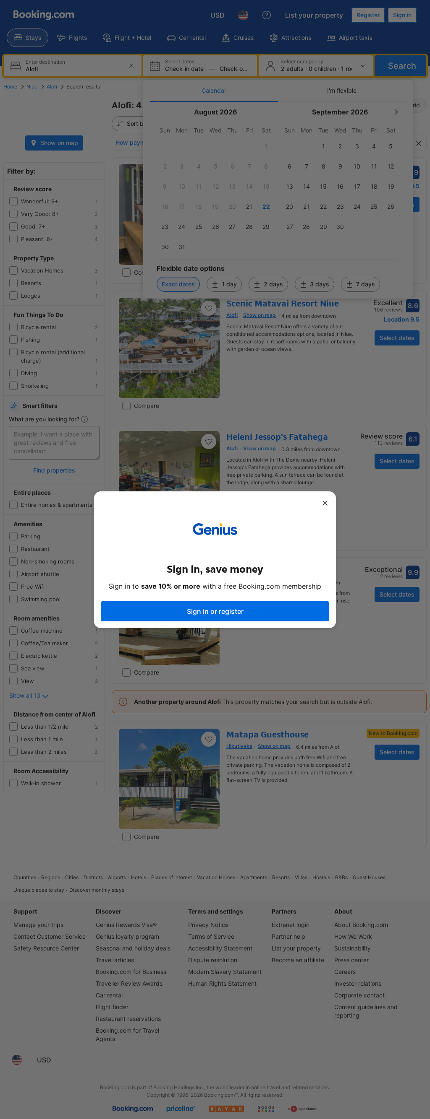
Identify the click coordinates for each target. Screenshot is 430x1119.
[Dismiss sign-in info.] (325, 503)
